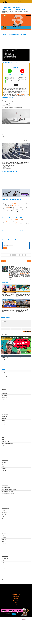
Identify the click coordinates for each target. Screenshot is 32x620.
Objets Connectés (4, 512)
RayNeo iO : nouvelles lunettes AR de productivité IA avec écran (11, 361)
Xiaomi (3, 12)
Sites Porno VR (4, 543)
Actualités (16, 11)
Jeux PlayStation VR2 (5, 468)
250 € (15, 203)
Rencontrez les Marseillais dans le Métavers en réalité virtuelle (8, 310)
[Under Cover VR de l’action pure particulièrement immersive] (9, 289)
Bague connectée (4, 395)
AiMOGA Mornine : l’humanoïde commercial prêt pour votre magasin (11, 357)
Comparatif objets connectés (6, 422)
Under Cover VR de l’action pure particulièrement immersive (8, 295)
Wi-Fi (2, 579)
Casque (3, 412)
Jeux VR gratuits (4, 474)
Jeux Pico (3, 466)
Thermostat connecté (5, 556)
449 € (9, 207)
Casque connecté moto (5, 414)
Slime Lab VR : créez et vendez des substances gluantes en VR (23, 295)
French (25, 619)
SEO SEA (3, 541)
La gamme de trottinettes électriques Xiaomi (10, 56)
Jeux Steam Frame (4, 472)
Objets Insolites (4, 514)
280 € (26, 226)
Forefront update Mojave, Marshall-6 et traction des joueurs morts (22, 310)
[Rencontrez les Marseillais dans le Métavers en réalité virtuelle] (9, 303)
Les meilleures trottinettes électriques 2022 (10, 57)
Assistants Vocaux (4, 393)
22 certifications (21, 269)
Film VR (3, 445)
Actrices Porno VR (4, 376)
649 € (19, 211)
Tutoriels (3, 562)
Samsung (3, 535)
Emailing (3, 437)
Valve (2, 566)
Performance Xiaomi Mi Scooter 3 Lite (9, 54)
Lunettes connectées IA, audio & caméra (7, 491)
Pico (2, 520)
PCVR (2, 518)
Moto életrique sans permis (5, 508)
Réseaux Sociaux (4, 531)
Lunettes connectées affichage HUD (7, 487)
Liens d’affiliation (16, 598)
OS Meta (3, 516)
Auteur (16, 604)
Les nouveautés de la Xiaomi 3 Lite (9, 55)
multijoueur (3, 510)
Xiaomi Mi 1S (5, 207)
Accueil (16, 602)
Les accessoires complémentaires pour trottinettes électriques (12, 58)
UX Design (3, 564)
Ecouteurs (3, 435)
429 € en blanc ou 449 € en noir (17, 205)
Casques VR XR (4, 418)
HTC (2, 449)
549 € (24, 222)
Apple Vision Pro (4, 389)
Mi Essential (11, 203)
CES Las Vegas (4, 420)
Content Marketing (4, 424)
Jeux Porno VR (4, 470)
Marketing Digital (4, 497)
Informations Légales (16, 596)
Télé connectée (4, 554)
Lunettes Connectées (5, 485)
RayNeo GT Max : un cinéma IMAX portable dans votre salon (10, 359)
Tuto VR (3, 560)
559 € (21, 225)
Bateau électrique (4, 401)
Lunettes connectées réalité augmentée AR (8, 493)
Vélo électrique (4, 570)
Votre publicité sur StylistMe (16, 594)
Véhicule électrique (26, 11)
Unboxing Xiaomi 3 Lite (7, 53)
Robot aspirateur (4, 533)
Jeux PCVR (3, 464)
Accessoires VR (4, 374)
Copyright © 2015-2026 (16, 600)
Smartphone (3, 545)
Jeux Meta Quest (4, 462)
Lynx (2, 495)
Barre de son (3, 399)
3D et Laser (3, 372)
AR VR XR (3, 391)
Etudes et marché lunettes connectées (7, 443)
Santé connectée (4, 539)
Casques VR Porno (4, 416)
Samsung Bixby (4, 537)
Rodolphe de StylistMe (8, 11)
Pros (6, 51)
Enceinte (3, 439)
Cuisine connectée (4, 426)
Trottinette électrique (21, 11)
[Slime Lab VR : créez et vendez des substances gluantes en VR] (23, 289)
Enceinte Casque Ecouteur (5, 441)
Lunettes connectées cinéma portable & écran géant (9, 489)
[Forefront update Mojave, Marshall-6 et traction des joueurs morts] (23, 303)
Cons (6, 52)
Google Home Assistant (5, 447)
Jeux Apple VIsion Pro (5, 460)
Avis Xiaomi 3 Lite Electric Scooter (9, 50)
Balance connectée (4, 397)
